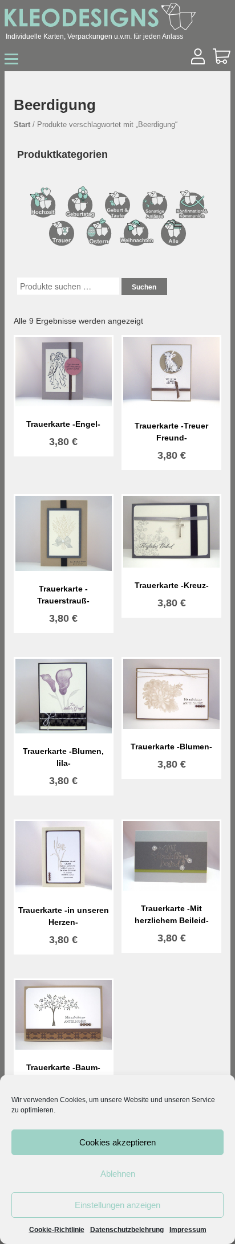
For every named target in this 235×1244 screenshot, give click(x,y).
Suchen (144, 287)
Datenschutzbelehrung (127, 1230)
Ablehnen (117, 1173)
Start (22, 124)
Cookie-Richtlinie (56, 1230)
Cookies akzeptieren (117, 1142)
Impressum (187, 1230)
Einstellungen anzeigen (117, 1205)
